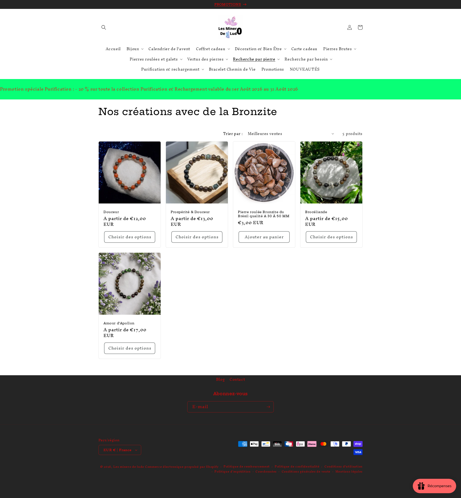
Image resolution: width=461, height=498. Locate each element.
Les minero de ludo (128, 466)
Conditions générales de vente (306, 471)
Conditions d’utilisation (343, 466)
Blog (220, 380)
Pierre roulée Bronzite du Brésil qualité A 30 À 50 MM (263, 214)
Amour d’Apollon (118, 323)
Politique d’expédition (232, 471)
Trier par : (233, 133)
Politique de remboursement (247, 466)
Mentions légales (349, 471)
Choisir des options (129, 236)
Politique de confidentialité (297, 466)
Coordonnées (266, 471)
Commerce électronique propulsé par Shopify (181, 466)
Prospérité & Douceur (190, 212)
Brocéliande (316, 212)
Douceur (111, 212)
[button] (103, 27)
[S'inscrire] (268, 406)
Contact (237, 379)
